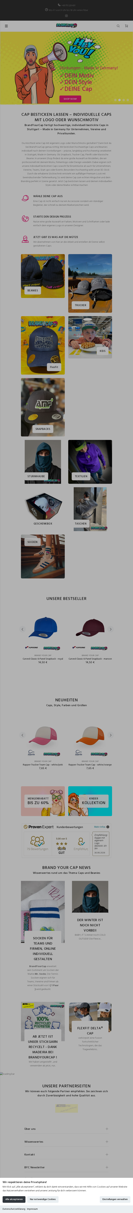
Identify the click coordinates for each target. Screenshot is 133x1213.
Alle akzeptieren (14, 1199)
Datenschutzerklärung (14, 1209)
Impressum (32, 1209)
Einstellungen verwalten (115, 1199)
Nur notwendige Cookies (43, 1199)
